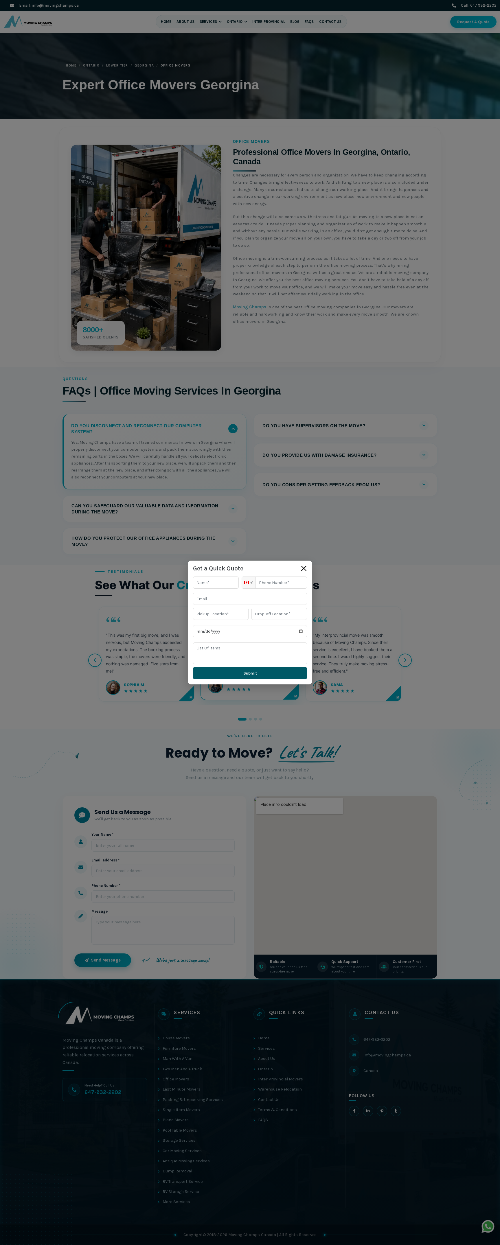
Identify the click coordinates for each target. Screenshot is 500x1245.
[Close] (304, 568)
